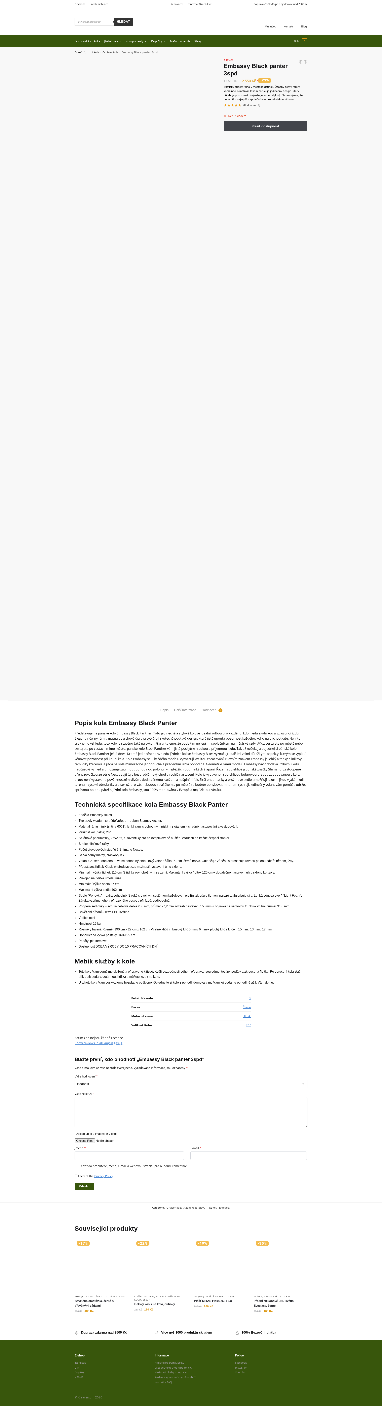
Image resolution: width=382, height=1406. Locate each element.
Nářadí (79, 1377)
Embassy (224, 1207)
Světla (258, 1296)
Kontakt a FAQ (163, 1382)
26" (248, 1025)
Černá (247, 1007)
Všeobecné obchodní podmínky (173, 1367)
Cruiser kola (110, 52)
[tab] (164, 707)
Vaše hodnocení (86, 1076)
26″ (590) (199, 1296)
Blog (304, 26)
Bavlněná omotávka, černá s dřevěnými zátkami (94, 1303)
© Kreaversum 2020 (88, 1397)
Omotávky (110, 1296)
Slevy (201, 1207)
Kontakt (288, 26)
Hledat (123, 21)
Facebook (241, 1362)
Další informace (185, 710)
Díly (77, 1367)
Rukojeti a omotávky (88, 1296)
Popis (164, 710)
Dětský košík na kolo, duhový (154, 1304)
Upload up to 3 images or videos (96, 1133)
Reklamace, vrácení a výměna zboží (175, 1377)
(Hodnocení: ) (251, 105)
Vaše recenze (85, 1094)
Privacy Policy (103, 1176)
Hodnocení (209, 710)
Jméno (80, 1148)
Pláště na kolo (216, 1296)
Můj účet (270, 26)
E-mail (195, 1148)
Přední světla (273, 1296)
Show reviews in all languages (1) (99, 1043)
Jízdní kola (92, 52)
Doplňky (80, 1372)
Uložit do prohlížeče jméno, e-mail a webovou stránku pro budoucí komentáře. (134, 1166)
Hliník (247, 1016)
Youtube (240, 1372)
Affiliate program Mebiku (169, 1362)
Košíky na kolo (144, 1296)
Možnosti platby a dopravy (171, 1372)
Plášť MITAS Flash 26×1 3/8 (213, 1301)
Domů (79, 52)
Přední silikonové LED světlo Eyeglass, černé (274, 1303)
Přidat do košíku (101, 1319)
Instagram (241, 1367)
